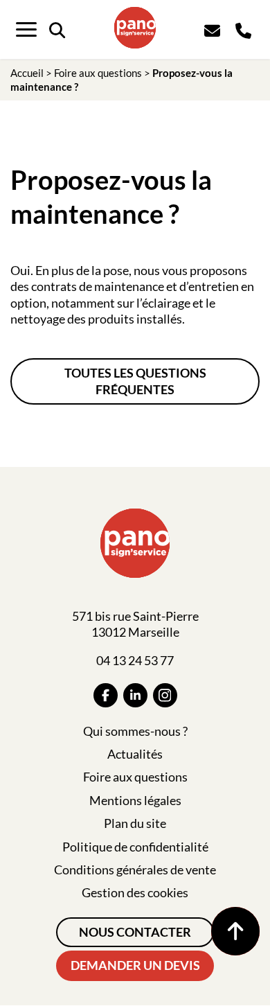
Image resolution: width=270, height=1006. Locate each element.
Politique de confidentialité (135, 846)
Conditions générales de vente (135, 869)
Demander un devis (135, 965)
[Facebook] (105, 695)
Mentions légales (135, 800)
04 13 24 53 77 (135, 660)
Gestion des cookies (135, 892)
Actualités (135, 753)
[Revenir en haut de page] (235, 931)
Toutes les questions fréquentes (135, 380)
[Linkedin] (135, 695)
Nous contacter (135, 931)
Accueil (27, 73)
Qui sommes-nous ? (135, 731)
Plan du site (135, 823)
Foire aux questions (98, 73)
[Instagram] (165, 695)
